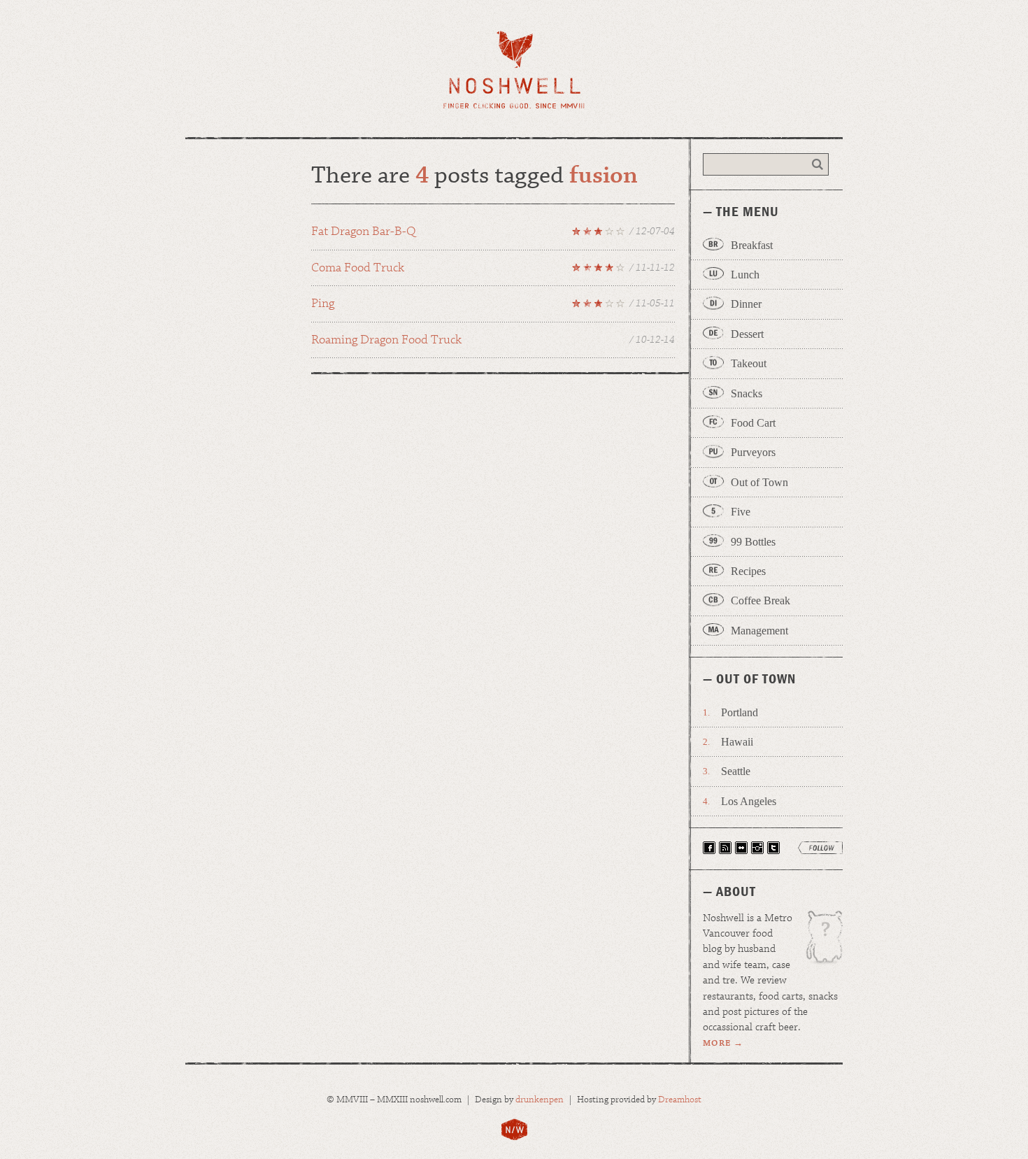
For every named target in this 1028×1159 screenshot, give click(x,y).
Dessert (747, 334)
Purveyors (753, 452)
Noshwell (514, 69)
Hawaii (737, 742)
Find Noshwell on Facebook (709, 847)
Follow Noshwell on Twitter (773, 847)
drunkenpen (539, 1100)
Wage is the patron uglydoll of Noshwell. (817, 942)
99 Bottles (753, 542)
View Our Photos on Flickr (741, 847)
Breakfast (752, 245)
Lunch (745, 274)
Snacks (746, 393)
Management (759, 631)
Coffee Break (760, 600)
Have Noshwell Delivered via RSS (725, 847)
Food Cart (753, 423)
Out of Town (759, 482)
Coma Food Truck (493, 269)
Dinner (746, 304)
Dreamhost (679, 1100)
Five (740, 512)
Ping (493, 305)
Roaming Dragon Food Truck (493, 340)
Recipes (748, 571)
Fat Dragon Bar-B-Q (493, 233)
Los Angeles (748, 801)
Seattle (735, 771)
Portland (739, 712)
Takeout (748, 363)
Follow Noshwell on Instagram (757, 847)
